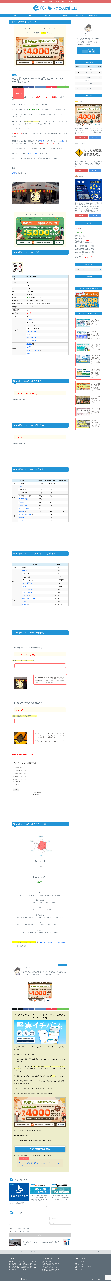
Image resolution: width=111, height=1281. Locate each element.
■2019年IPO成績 (80, 249)
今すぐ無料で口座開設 (40, 1149)
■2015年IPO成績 (80, 252)
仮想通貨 (64, 15)
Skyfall (89, 77)
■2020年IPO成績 (89, 248)
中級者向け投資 (19, 1252)
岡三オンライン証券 (33, 350)
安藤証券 (29, 347)
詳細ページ (82, 137)
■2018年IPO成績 (89, 249)
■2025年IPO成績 (80, 245)
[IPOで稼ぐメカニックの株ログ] (55, 11)
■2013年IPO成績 (80, 254)
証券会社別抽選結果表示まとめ (51, 1269)
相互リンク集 (78, 1269)
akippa (89, 86)
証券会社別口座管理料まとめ (50, 1270)
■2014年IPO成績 (89, 252)
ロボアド (48, 15)
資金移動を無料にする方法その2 (51, 1263)
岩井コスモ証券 (33, 153)
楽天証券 (14, 173)
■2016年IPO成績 (89, 251)
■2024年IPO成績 (89, 245)
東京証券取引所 (79, 1264)
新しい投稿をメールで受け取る (20, 1231)
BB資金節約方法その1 (48, 1264)
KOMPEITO (89, 69)
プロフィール (79, 15)
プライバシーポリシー (15, 1279)
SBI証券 (41, 141)
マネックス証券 (59, 141)
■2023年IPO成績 (80, 246)
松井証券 (29, 344)
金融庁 (76, 1263)
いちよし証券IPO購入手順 (49, 1267)
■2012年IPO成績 (89, 254)
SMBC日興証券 (31, 331)
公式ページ (95, 137)
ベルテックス (89, 80)
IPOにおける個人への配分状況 (83, 1266)
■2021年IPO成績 (80, 248)
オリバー (89, 75)
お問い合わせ (95, 15)
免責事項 (25, 1279)
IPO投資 (17, 15)
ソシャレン (33, 15)
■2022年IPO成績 (89, 246)
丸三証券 (29, 334)
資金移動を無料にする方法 (49, 1262)
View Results (37, 792)
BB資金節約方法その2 (48, 1266)
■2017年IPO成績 (80, 251)
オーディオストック (89, 72)
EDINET (77, 1267)
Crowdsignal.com (37, 794)
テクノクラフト (89, 83)
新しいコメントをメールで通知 (20, 1228)
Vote (16, 789)
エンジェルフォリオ (80, 1262)
